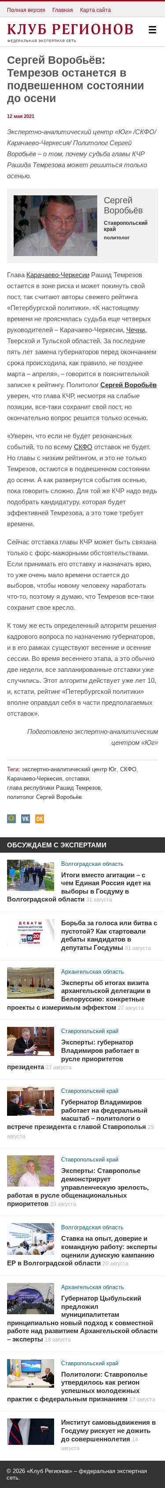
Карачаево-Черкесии (57, 275)
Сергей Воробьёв (128, 384)
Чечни (135, 330)
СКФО (83, 447)
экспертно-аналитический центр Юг (69, 769)
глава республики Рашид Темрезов (54, 787)
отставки (77, 778)
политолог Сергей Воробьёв (44, 797)
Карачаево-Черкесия (34, 778)
